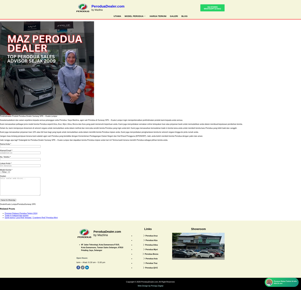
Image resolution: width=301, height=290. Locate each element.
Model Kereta (6, 170)
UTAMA (117, 16)
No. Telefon (5, 157)
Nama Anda (5, 144)
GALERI (174, 16)
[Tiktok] (83, 267)
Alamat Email (6, 151)
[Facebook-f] (78, 267)
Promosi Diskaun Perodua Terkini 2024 (21, 213)
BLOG (184, 16)
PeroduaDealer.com (108, 6)
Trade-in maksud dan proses (16, 215)
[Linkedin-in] (87, 267)
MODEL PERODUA (134, 16)
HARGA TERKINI (158, 16)
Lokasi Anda (6, 163)
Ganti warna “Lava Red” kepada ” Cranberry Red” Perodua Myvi (31, 218)
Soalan (3, 176)
